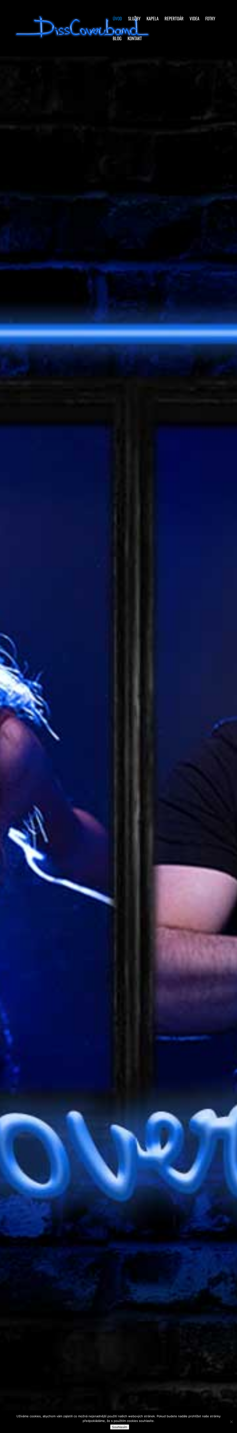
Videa (194, 19)
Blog (117, 39)
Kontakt (135, 39)
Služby (134, 19)
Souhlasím (119, 1427)
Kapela (153, 19)
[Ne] (231, 1421)
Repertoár (174, 19)
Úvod (117, 19)
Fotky (210, 19)
